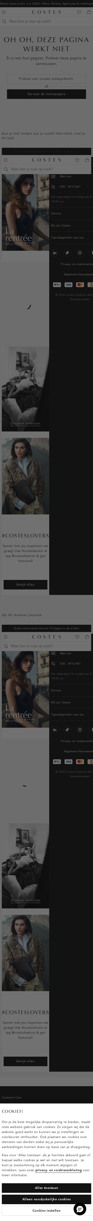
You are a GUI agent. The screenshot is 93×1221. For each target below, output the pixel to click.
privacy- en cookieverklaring (58, 1170)
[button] (80, 1209)
